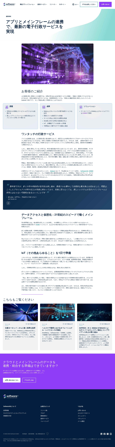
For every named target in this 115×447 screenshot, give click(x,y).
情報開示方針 (7, 416)
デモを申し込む (29, 380)
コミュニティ (82, 416)
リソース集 (44, 410)
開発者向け (44, 416)
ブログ (43, 413)
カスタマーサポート (84, 413)
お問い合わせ (105, 4)
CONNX (84, 113)
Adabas (52, 171)
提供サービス (45, 418)
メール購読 (81, 421)
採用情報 (6, 410)
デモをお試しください (89, 4)
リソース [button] (52, 4)
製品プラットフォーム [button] (27, 4)
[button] (47, 433)
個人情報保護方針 (40, 434)
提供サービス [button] (42, 4)
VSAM (37, 224)
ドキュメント (82, 418)
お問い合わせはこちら (11, 380)
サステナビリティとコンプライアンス (14, 413)
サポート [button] (61, 4)
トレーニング (45, 421)
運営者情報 (31, 434)
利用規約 (24, 434)
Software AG (84, 171)
